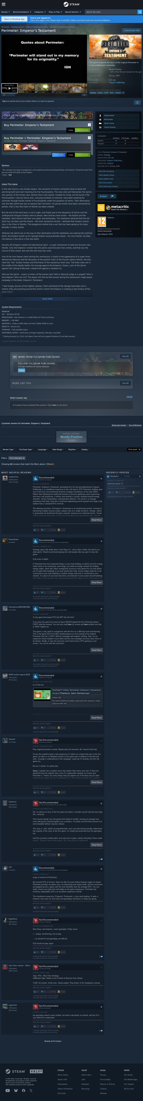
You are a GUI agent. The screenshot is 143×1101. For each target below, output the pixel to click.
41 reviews (12, 610)
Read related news (106, 179)
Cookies (103, 1089)
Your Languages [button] (15, 458)
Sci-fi (111, 93)
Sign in (5, 101)
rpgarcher (13, 1005)
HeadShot (13, 919)
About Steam (63, 1075)
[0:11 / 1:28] (44, 59)
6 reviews (12, 542)
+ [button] (123, 93)
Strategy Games (17, 27)
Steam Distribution (65, 1089)
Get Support (129, 1084)
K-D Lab (112, 80)
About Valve (86, 1075)
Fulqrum (110, 163)
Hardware (85, 1084)
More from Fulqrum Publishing (39, 356)
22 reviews (12, 742)
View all (129, 397)
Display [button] (85, 449)
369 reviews (13, 1010)
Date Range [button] (57, 449)
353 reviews (13, 924)
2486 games (13, 922)
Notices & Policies (107, 1084)
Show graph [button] (132, 449)
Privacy (103, 1075)
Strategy (93, 93)
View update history (106, 175)
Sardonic (12, 802)
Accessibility (105, 1079)
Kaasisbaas (13, 539)
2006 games (13, 968)
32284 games (13, 479)
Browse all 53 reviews (53, 1041)
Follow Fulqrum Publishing (36, 363)
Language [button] (42, 449)
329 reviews (13, 807)
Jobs (83, 1079)
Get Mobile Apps (130, 1079)
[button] (6, 12)
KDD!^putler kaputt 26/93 (19, 675)
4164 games (13, 677)
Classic (118, 93)
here (54, 405)
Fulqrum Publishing (116, 82)
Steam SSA (62, 1079)
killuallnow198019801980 (19, 607)
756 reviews (13, 680)
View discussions (105, 183)
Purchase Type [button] (25, 449)
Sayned (12, 739)
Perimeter (23, 141)
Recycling (85, 1089)
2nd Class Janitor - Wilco (19, 965)
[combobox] (111, 12)
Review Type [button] (8, 449)
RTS (106, 93)
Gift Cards (62, 1093)
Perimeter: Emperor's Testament (42, 141)
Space (100, 93)
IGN (10, 175)
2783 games (13, 1008)
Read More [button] (97, 520)
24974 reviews (14, 482)
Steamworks (63, 1084)
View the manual (106, 171)
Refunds (103, 1093)
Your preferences (135, 425)
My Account (129, 1089)
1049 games (13, 804)
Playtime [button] (71, 449)
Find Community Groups (108, 186)
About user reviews (119, 425)
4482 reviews (13, 971)
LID (10, 867)
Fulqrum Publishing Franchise (37, 27)
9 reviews (12, 870)
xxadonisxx (13, 477)
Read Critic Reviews (118, 209)
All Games (5, 27)
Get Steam (128, 1075)
